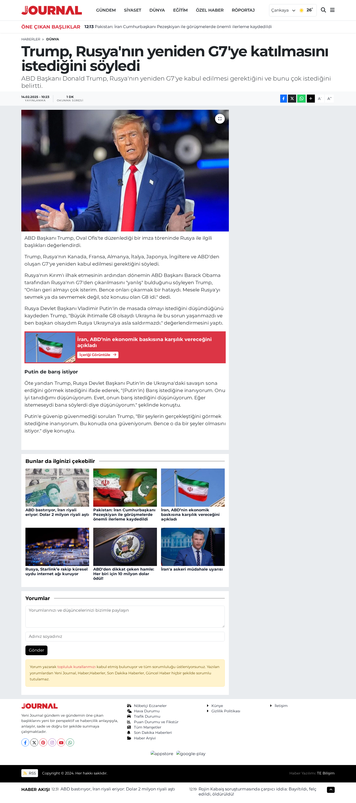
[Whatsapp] (70, 742)
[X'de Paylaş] (292, 99)
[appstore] (162, 753)
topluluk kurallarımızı (77, 667)
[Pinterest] (43, 742)
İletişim (281, 706)
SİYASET (132, 10)
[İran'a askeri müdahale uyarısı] (193, 546)
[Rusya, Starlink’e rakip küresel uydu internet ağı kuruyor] (57, 546)
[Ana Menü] (330, 10)
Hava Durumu (147, 711)
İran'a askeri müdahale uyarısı (192, 569)
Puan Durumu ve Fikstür (156, 722)
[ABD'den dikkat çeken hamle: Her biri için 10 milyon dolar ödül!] (125, 546)
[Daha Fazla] (311, 99)
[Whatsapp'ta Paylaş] (301, 99)
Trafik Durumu (147, 716)
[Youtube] (61, 742)
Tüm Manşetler (147, 727)
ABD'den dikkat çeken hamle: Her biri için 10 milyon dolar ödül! (123, 574)
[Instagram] (52, 742)
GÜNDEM (106, 10)
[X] (34, 742)
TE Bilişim (326, 773)
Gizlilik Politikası (225, 711)
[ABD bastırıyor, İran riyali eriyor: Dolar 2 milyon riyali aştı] (57, 487)
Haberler (30, 39)
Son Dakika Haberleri (153, 732)
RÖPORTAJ (243, 10)
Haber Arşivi (145, 738)
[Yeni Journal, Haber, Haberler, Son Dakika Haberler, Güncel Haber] (51, 9)
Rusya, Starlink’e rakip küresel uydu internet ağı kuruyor (56, 571)
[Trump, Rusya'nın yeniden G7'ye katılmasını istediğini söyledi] (125, 170)
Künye (217, 706)
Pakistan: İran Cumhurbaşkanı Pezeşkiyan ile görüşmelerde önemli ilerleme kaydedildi (178, 26)
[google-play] (191, 753)
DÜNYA (157, 10)
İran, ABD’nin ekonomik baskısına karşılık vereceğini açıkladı (190, 514)
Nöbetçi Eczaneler (150, 706)
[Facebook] (25, 742)
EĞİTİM (180, 10)
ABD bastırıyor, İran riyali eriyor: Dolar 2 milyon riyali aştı (57, 512)
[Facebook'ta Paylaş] (283, 99)
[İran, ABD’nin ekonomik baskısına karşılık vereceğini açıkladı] (193, 487)
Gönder (36, 650)
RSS (32, 773)
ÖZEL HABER (210, 10)
